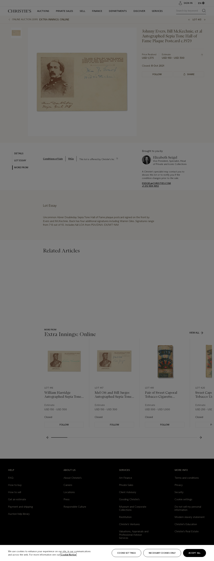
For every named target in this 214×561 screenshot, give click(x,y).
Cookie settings (126, 553)
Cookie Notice (68, 554)
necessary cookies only (162, 553)
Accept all (194, 553)
